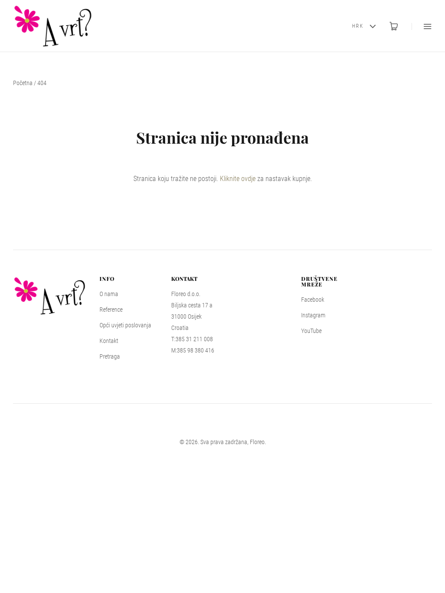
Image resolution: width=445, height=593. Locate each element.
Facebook (312, 299)
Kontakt (109, 340)
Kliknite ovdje (238, 179)
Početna (23, 82)
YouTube (311, 330)
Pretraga (110, 356)
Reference (111, 309)
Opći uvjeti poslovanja (125, 325)
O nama (109, 293)
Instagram (313, 315)
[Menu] (422, 26)
